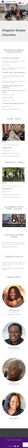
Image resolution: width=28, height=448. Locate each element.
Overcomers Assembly (16, 440)
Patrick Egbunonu (14, 348)
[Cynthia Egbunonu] (14, 307)
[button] (14, 220)
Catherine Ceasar (14, 384)
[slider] (13, 225)
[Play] (4, 225)
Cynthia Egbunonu (14, 310)
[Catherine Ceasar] (14, 381)
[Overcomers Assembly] (14, 1)
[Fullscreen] (24, 225)
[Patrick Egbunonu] (14, 345)
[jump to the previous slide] (2, 12)
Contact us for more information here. (11, 156)
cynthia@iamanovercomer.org (14, 314)
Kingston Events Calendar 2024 (9, 246)
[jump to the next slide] (25, 12)
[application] (14, 220)
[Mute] (21, 225)
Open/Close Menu (3, 1)
